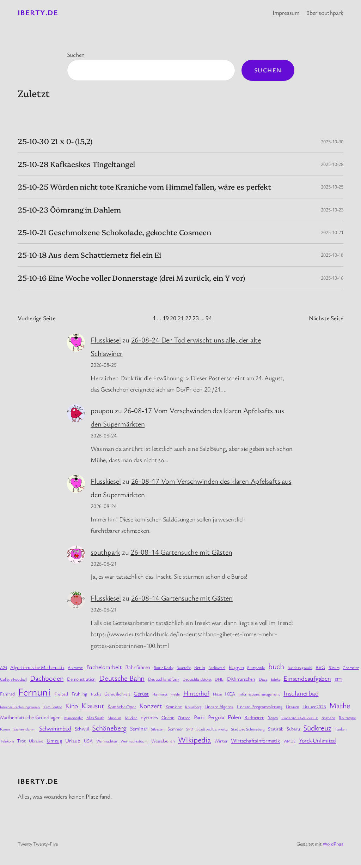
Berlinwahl (216, 667)
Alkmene (75, 667)
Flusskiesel (106, 340)
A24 (3, 667)
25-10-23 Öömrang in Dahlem (69, 209)
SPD (189, 729)
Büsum (334, 667)
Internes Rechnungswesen (20, 706)
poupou (102, 410)
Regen (273, 717)
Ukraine (36, 741)
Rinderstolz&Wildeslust (299, 717)
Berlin (199, 667)
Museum (114, 717)
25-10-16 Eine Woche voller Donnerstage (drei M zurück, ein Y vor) (131, 278)
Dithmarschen (241, 678)
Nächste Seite (326, 318)
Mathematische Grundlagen (30, 717)
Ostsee (184, 718)
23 (195, 318)
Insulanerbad (300, 692)
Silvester (157, 729)
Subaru (293, 729)
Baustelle (184, 667)
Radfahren (254, 717)
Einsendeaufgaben (307, 678)
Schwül (82, 728)
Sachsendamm (24, 729)
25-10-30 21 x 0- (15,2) (55, 141)
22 (188, 318)
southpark (105, 552)
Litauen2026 (314, 706)
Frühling (79, 693)
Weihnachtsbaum (134, 741)
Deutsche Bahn (122, 678)
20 (173, 318)
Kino (71, 705)
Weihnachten (106, 741)
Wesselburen (163, 741)
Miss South (95, 717)
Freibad (61, 694)
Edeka (275, 679)
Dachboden (46, 678)
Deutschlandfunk (163, 679)
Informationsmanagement (259, 694)
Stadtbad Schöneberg (247, 729)
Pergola (216, 717)
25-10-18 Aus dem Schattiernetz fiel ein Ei (89, 255)
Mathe (339, 705)
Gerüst (141, 693)
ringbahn (328, 717)
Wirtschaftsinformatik (255, 740)
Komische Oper (122, 706)
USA (88, 741)
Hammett (159, 694)
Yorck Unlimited (317, 740)
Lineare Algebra (218, 706)
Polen (234, 717)
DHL (219, 679)
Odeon (168, 717)
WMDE (289, 741)
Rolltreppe (347, 717)
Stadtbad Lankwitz (211, 729)
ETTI (338, 679)
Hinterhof (196, 693)
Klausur (92, 705)
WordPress (333, 843)
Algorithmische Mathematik (37, 667)
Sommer (175, 729)
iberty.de (38, 12)
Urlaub (72, 740)
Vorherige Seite (37, 318)
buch (276, 666)
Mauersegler (73, 717)
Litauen (292, 707)
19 (166, 318)
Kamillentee (52, 706)
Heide (175, 694)
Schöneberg (109, 728)
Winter (221, 741)
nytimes (149, 717)
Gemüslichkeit (117, 694)
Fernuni (34, 691)
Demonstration (81, 679)
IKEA (230, 694)
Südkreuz (317, 727)
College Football (13, 679)
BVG (320, 667)
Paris (199, 717)
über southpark (324, 12)
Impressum (286, 12)
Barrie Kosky (163, 667)
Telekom (6, 741)
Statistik (275, 729)
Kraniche (173, 706)
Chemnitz (351, 667)
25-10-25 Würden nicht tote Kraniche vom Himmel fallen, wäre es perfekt (144, 187)
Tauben (341, 729)
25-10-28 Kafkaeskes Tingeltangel (76, 164)
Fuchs (96, 694)
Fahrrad (7, 694)
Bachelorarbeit (104, 667)
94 (209, 318)
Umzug (54, 740)
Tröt (21, 740)
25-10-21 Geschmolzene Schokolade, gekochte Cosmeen (114, 232)
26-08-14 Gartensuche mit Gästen (181, 552)
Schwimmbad (55, 728)
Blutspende (256, 667)
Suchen (76, 54)
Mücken (131, 717)
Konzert (150, 705)
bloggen (236, 667)
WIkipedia (194, 739)
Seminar (138, 728)
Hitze (217, 694)
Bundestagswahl (300, 667)
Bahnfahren (137, 667)
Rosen (5, 729)
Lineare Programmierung (259, 706)
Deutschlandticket (197, 679)
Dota (263, 679)
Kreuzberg (193, 706)
